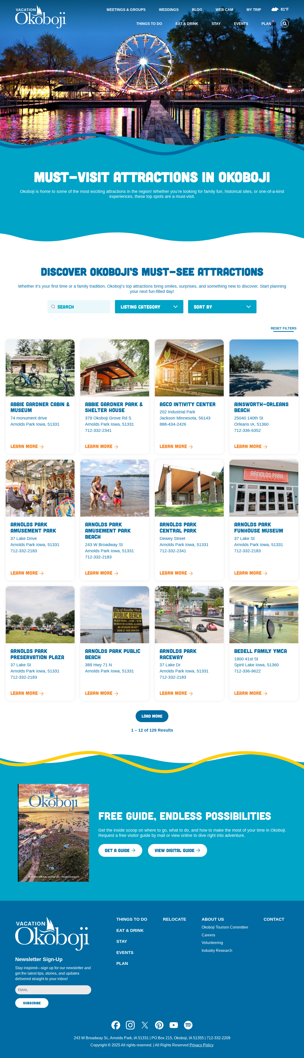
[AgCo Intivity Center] (189, 396)
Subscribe (32, 1003)
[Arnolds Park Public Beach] (114, 643)
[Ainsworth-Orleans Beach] (263, 396)
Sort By (203, 307)
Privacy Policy (202, 1045)
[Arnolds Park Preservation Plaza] (40, 643)
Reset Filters (283, 328)
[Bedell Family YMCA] (263, 643)
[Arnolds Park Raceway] (189, 643)
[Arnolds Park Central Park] (189, 520)
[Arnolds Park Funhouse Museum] (263, 520)
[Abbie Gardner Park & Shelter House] (114, 396)
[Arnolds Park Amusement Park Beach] (114, 520)
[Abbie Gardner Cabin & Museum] (40, 396)
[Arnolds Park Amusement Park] (40, 520)
